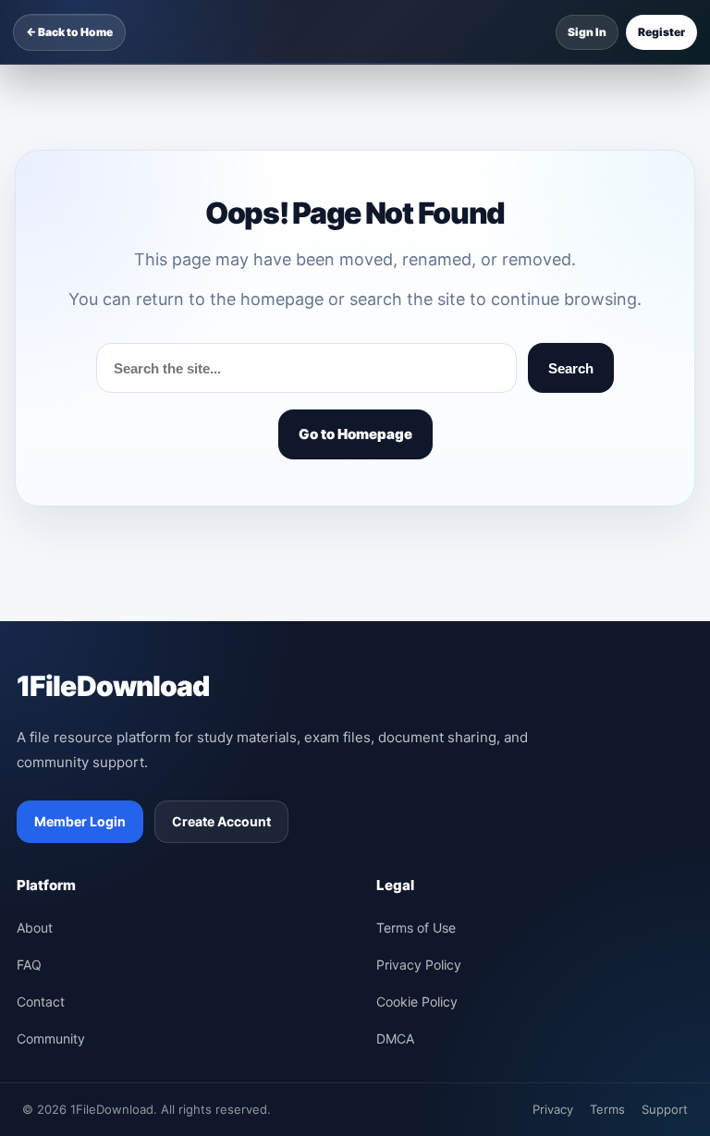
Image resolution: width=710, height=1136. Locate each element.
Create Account (221, 821)
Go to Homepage (355, 434)
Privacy (552, 1109)
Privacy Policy (418, 964)
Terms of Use (416, 927)
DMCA (395, 1038)
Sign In (587, 32)
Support (665, 1109)
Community (51, 1038)
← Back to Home (69, 32)
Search (571, 368)
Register (661, 32)
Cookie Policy (417, 1001)
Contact (41, 1001)
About (35, 927)
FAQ (29, 964)
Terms (607, 1109)
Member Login (80, 821)
